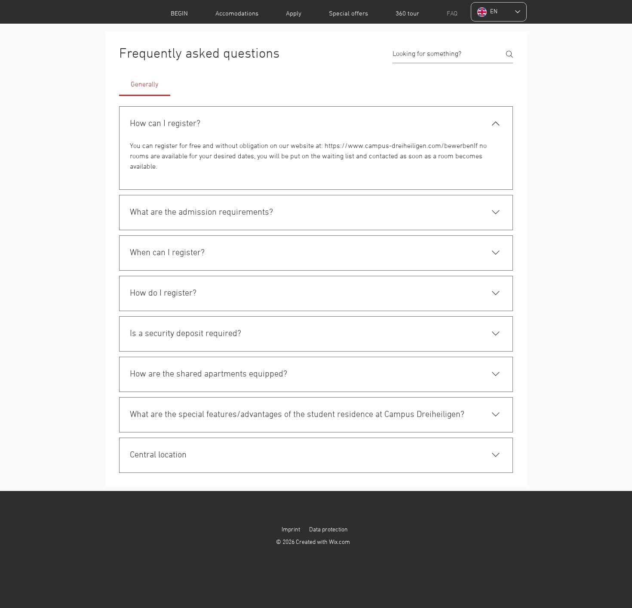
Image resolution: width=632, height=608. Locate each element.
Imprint (291, 530)
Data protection (328, 530)
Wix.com (339, 542)
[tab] (144, 85)
